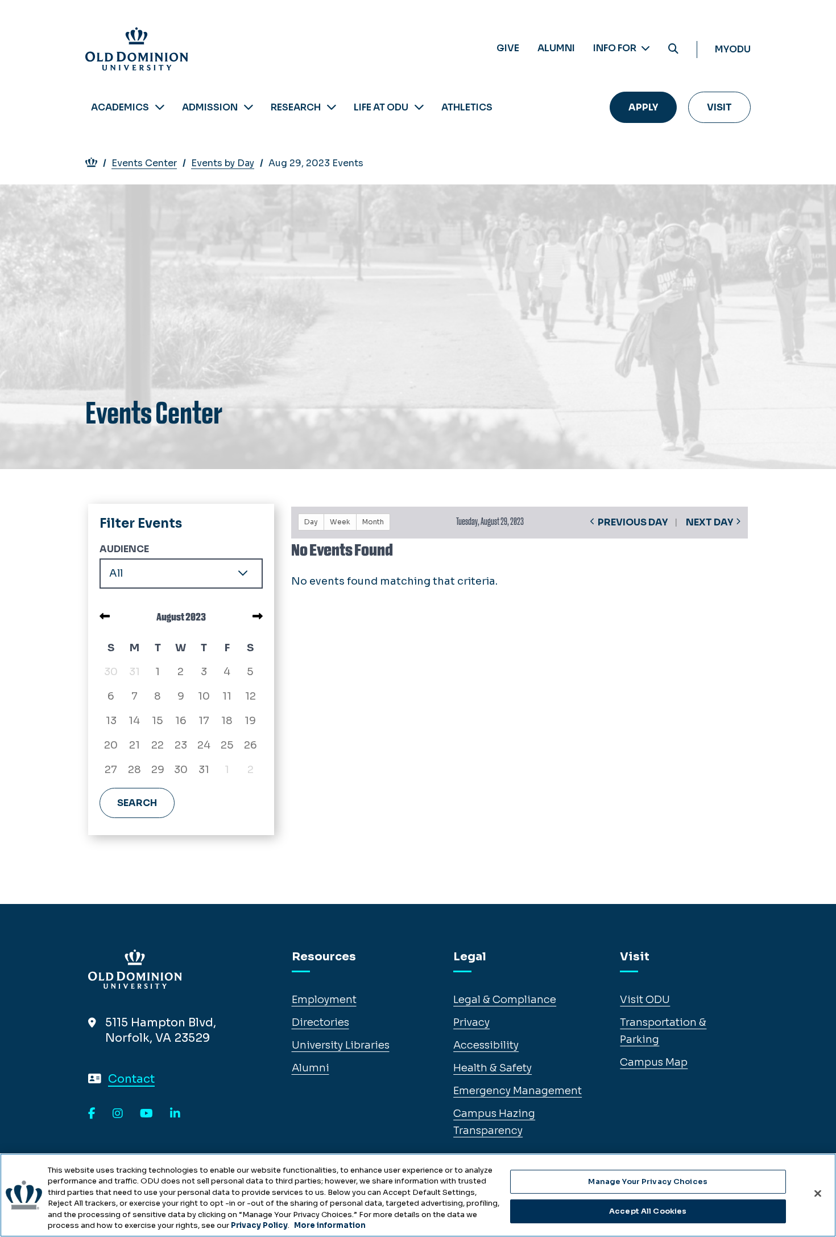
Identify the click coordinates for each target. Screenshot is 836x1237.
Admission (210, 107)
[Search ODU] (673, 49)
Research (296, 107)
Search (137, 803)
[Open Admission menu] (248, 107)
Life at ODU (381, 107)
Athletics (467, 107)
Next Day (709, 522)
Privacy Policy (259, 1225)
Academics (120, 107)
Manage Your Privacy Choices (647, 1181)
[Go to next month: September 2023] (258, 616)
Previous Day (633, 522)
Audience (124, 549)
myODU (733, 49)
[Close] (817, 1193)
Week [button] (340, 521)
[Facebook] (92, 1114)
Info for (615, 48)
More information (330, 1225)
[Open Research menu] (331, 107)
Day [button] (311, 521)
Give (507, 48)
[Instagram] (118, 1114)
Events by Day (222, 163)
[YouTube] (146, 1114)
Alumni (556, 48)
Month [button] (373, 521)
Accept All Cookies (647, 1211)
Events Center (144, 163)
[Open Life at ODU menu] (419, 107)
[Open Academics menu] (160, 107)
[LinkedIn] (175, 1114)
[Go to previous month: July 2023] (105, 616)
